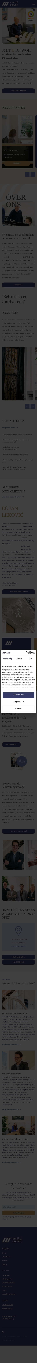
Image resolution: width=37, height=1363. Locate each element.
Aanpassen (17, 702)
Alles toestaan (18, 695)
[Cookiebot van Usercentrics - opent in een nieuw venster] (26, 652)
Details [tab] (19, 659)
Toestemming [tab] (7, 659)
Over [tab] (30, 659)
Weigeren (18, 708)
